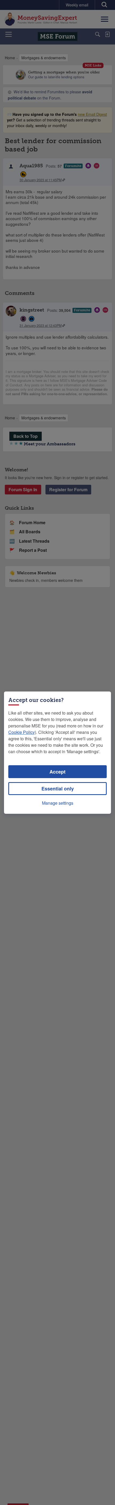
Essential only (57, 788)
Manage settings (57, 803)
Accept (57, 771)
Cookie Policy (21, 732)
